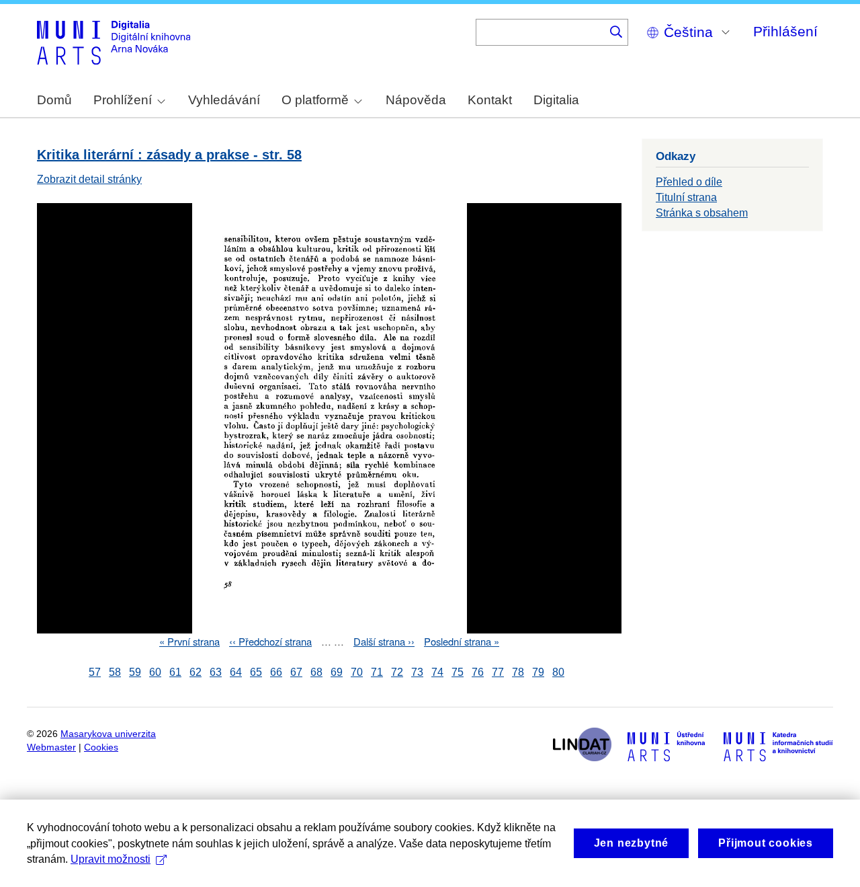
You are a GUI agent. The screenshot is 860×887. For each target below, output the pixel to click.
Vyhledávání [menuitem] (224, 99)
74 (437, 672)
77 (498, 672)
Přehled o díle (689, 182)
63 (216, 672)
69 (337, 672)
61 (175, 672)
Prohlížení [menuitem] (122, 99)
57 (95, 672)
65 (256, 672)
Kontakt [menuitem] (490, 99)
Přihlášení (785, 31)
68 (316, 672)
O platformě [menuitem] (315, 99)
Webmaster (51, 747)
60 (155, 672)
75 (458, 672)
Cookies (101, 747)
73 (417, 672)
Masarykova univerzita (108, 734)
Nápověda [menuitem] (416, 99)
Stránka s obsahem (702, 213)
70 (357, 672)
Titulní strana (686, 197)
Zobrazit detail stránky (89, 179)
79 (538, 672)
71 (377, 672)
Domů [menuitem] (54, 99)
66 (276, 672)
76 (478, 672)
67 (296, 672)
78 (518, 672)
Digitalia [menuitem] (556, 99)
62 (195, 672)
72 (397, 672)
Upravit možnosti (110, 859)
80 (558, 672)
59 (135, 672)
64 (236, 672)
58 (115, 672)
